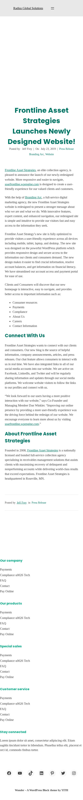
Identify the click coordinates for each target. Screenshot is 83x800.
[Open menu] (52, 8)
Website (49, 154)
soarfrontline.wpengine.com (22, 184)
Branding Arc (36, 154)
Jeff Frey (22, 502)
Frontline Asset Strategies (20, 170)
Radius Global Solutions (28, 8)
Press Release (66, 148)
